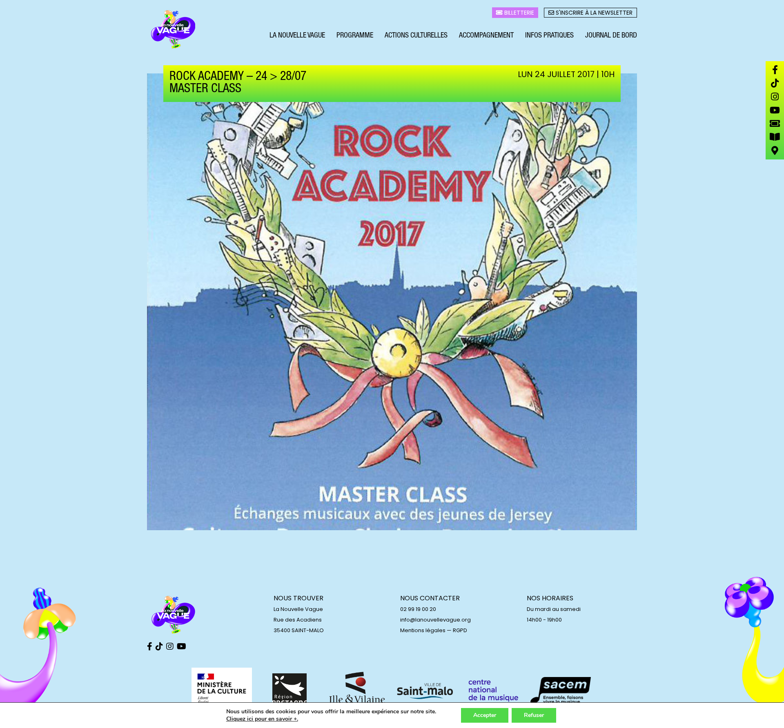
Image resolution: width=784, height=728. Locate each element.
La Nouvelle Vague (297, 36)
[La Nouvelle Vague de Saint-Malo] (173, 30)
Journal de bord (611, 36)
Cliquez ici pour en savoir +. (262, 719)
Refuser (534, 715)
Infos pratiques (549, 36)
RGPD (460, 630)
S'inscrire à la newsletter (593, 13)
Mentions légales (422, 630)
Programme (354, 36)
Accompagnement (486, 36)
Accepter (484, 715)
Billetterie (518, 13)
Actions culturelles (416, 36)
